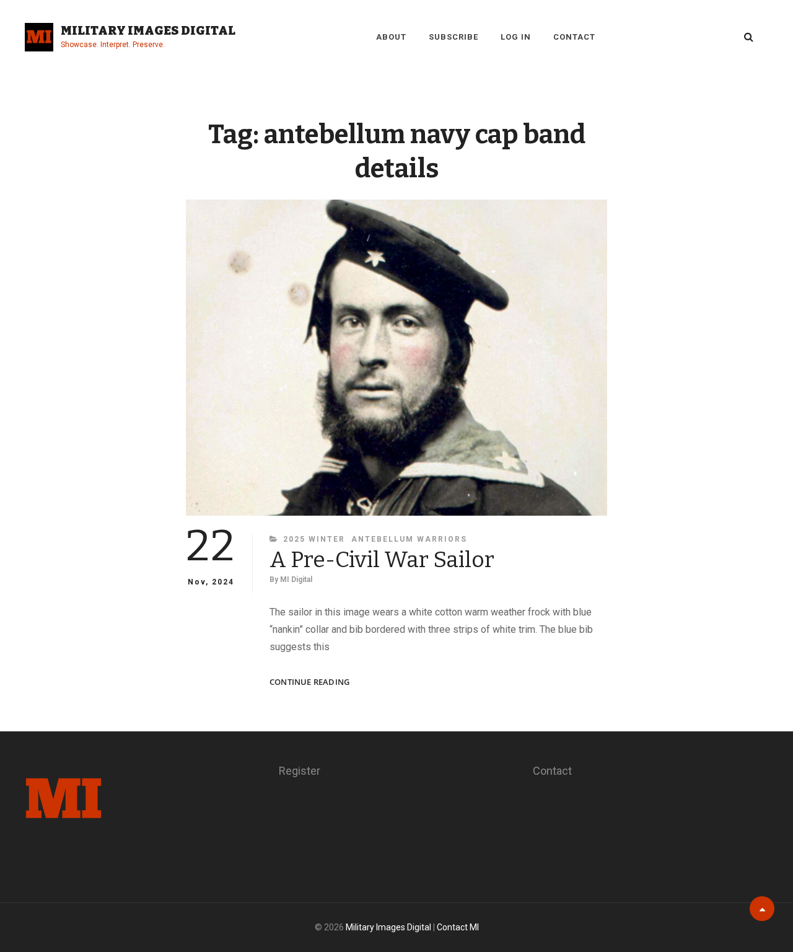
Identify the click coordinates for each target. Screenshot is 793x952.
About (391, 37)
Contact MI (458, 927)
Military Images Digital (148, 30)
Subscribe (453, 37)
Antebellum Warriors (409, 539)
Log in (516, 37)
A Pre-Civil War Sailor (381, 559)
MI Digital (296, 579)
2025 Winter (314, 539)
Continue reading (309, 682)
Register (299, 770)
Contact (574, 37)
